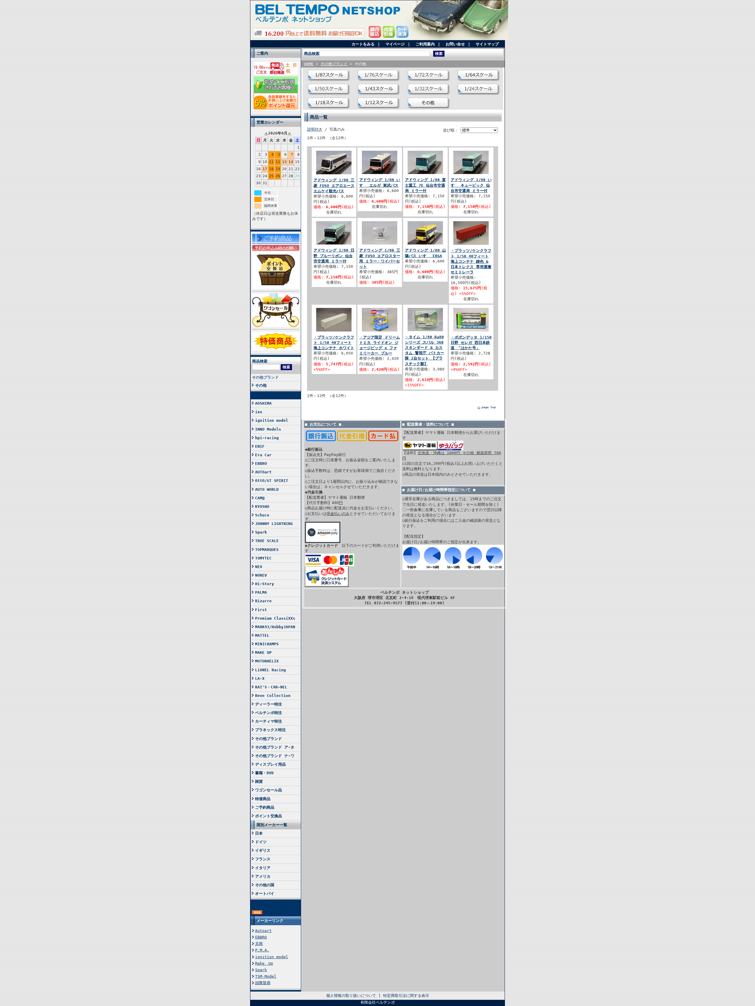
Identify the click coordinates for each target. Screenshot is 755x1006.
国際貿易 (262, 983)
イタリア (262, 868)
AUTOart (263, 472)
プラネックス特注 (270, 730)
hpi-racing (267, 438)
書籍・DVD (264, 773)
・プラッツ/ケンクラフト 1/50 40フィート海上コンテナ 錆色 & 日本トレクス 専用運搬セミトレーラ (471, 261)
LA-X (260, 678)
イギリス (262, 850)
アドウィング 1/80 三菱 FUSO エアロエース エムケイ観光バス (334, 185)
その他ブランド (265, 377)
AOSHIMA (263, 403)
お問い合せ (455, 44)
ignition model (271, 420)
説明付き (314, 129)
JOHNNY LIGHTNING (274, 523)
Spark (261, 532)
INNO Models (268, 429)
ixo (258, 412)
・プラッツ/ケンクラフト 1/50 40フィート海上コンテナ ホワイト (334, 342)
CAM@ (260, 498)
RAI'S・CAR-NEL (271, 687)
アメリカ (262, 876)
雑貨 (259, 781)
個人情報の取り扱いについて (351, 995)
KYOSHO (262, 506)
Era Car (263, 455)
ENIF (260, 446)
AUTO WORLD (267, 489)
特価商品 (262, 799)
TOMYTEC (263, 558)
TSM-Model (265, 976)
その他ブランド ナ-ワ (274, 756)
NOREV (261, 575)
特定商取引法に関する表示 (406, 995)
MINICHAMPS (267, 644)
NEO (258, 566)
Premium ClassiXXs (275, 618)
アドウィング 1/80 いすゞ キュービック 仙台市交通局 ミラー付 (471, 185)
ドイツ (261, 842)
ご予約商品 (264, 807)
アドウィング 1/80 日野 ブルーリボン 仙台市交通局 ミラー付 (334, 255)
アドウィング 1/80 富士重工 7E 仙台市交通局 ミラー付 (425, 185)
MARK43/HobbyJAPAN (275, 627)
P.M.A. (262, 950)
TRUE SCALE (267, 541)
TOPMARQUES (267, 549)
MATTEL (262, 635)
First (261, 610)
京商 (259, 943)
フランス (262, 859)
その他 (261, 385)
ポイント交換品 (268, 816)
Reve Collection (272, 695)
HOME (309, 64)
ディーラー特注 (268, 704)
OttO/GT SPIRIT (271, 480)
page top (489, 407)
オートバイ (264, 893)
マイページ (395, 44)
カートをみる (363, 44)
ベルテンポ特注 (268, 712)
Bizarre (263, 601)
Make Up (264, 963)
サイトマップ (487, 44)
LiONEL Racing (270, 670)
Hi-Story (264, 584)
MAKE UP (263, 652)
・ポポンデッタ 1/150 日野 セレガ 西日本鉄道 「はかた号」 (471, 342)
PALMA (261, 592)
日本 (259, 833)
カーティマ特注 (268, 721)
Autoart (263, 930)
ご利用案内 (425, 44)
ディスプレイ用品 (270, 764)
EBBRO (261, 463)
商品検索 (259, 361)
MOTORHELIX (267, 661)
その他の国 (264, 885)
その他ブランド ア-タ (274, 747)
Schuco (262, 515)
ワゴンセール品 (268, 790)
